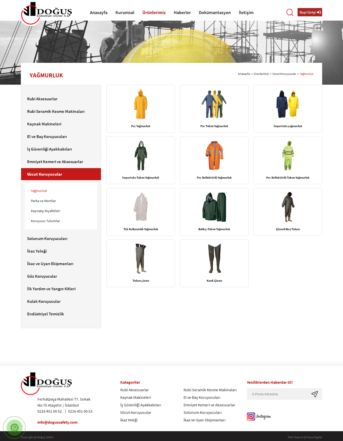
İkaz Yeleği (129, 419)
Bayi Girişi (308, 12)
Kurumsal (125, 12)
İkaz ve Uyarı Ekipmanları (204, 419)
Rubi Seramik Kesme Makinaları (210, 389)
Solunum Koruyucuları (203, 412)
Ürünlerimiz (154, 12)
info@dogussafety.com (57, 422)
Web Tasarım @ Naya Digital (305, 437)
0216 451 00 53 (80, 411)
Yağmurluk (306, 74)
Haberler (182, 12)
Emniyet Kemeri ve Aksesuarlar (209, 404)
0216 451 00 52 (49, 411)
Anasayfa (98, 12)
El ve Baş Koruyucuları (202, 397)
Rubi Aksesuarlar (134, 389)
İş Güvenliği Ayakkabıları (140, 404)
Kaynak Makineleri (135, 397)
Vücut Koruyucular (284, 74)
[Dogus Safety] (46, 13)
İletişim (246, 12)
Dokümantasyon (215, 12)
